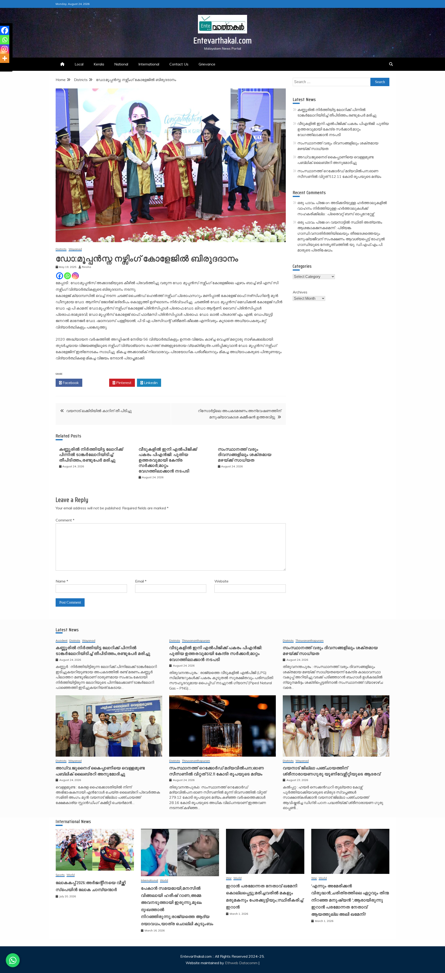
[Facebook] (59, 275)
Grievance (207, 64)
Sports (60, 874)
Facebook (70, 382)
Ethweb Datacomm (241, 962)
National (121, 64)
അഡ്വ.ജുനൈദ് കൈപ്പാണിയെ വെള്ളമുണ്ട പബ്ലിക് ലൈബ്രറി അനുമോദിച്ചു (100, 771)
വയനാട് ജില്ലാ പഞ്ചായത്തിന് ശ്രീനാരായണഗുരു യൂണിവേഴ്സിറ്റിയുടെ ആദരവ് (332, 771)
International (148, 64)
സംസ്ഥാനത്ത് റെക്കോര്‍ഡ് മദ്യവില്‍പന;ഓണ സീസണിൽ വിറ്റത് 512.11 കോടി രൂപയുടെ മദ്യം (216, 771)
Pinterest (123, 382)
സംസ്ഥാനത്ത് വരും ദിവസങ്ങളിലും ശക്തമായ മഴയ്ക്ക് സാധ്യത (244, 454)
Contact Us (178, 64)
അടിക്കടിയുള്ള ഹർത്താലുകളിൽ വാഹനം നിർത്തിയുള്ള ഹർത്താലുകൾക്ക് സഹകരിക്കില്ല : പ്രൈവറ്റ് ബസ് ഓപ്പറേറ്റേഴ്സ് (342, 208)
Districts (61, 249)
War (229, 878)
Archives (300, 292)
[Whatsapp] (67, 275)
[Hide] (2, 67)
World (71, 874)
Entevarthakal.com (222, 40)
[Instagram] (75, 275)
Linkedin (150, 382)
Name (62, 581)
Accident (61, 640)
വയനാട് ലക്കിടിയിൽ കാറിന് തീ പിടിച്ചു (99, 410)
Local (79, 64)
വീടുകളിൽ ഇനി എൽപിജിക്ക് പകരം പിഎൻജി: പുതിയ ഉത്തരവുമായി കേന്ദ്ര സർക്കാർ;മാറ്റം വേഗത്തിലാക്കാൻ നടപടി (168, 460)
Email (140, 581)
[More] (4, 58)
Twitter (97, 382)
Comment (65, 520)
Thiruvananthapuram (196, 640)
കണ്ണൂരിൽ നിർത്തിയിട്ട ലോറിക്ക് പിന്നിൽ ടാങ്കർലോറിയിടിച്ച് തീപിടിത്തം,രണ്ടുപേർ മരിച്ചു (91, 454)
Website (221, 581)
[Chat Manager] (13, 960)
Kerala (99, 64)
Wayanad (75, 249)
